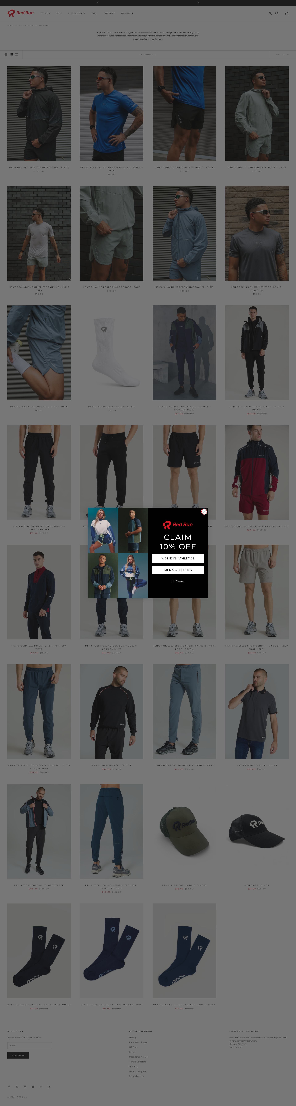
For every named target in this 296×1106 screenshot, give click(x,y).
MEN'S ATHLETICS (178, 570)
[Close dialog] (204, 511)
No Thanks (178, 581)
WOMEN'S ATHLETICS (178, 558)
